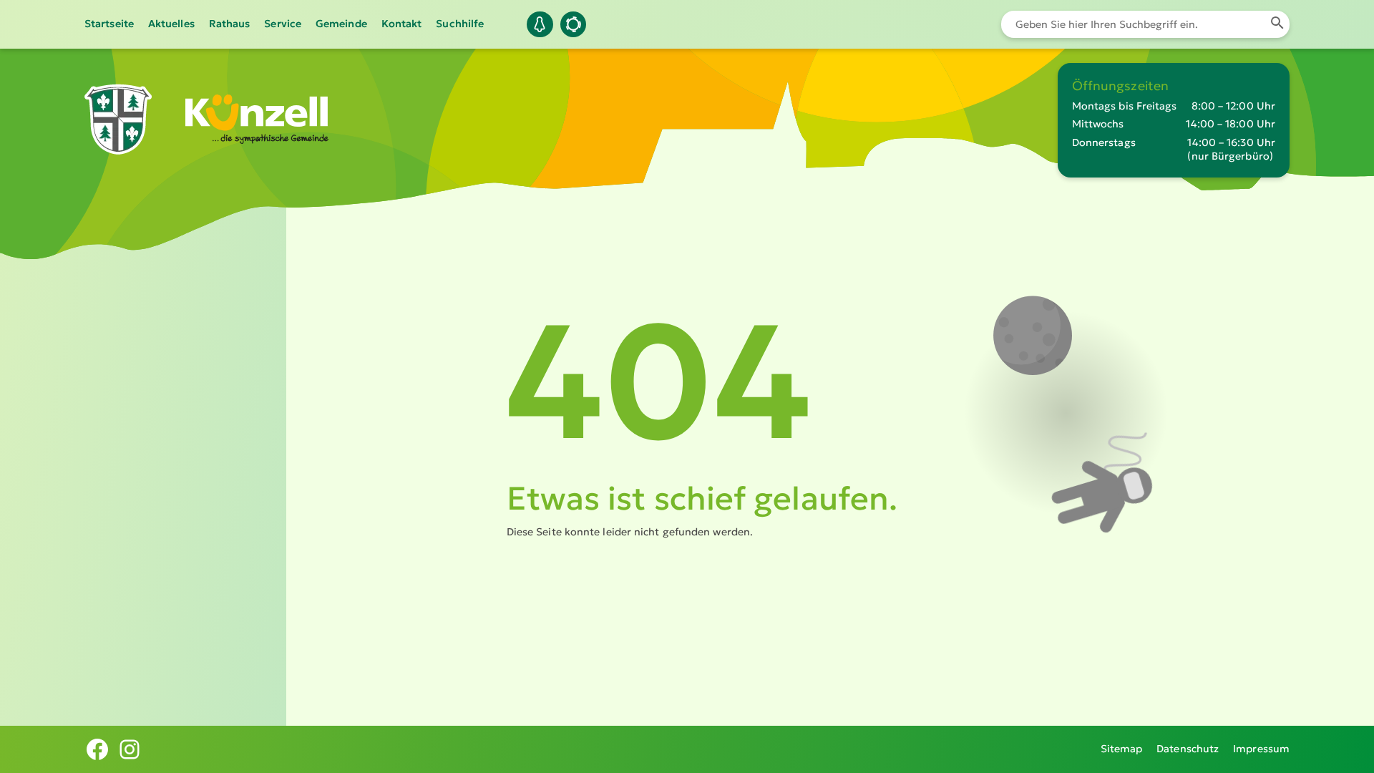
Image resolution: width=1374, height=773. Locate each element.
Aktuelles (171, 23)
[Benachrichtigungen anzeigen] (539, 24)
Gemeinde (341, 23)
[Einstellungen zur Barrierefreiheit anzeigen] (573, 24)
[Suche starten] (1277, 24)
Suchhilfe (460, 23)
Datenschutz (1187, 748)
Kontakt (401, 23)
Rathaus (229, 23)
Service (282, 23)
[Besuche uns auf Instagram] (129, 749)
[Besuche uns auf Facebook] (97, 749)
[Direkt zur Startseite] (118, 144)
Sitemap (1122, 748)
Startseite (109, 23)
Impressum (1261, 748)
